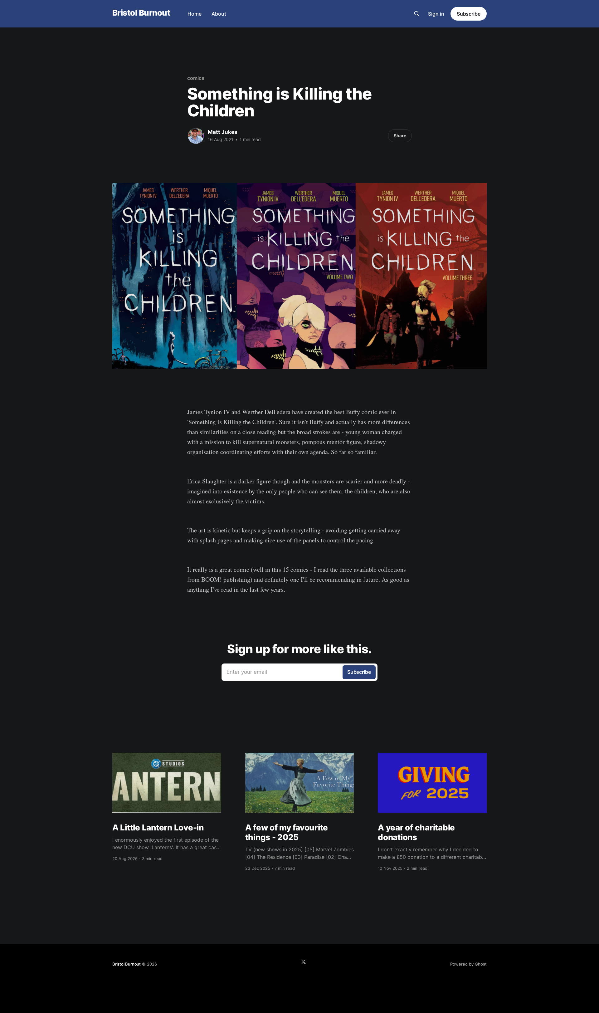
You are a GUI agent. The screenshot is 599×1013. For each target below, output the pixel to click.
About (219, 14)
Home (194, 14)
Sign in (436, 14)
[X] (303, 961)
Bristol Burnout (141, 13)
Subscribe (468, 14)
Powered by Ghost (468, 964)
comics (195, 78)
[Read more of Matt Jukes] (196, 135)
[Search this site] (417, 14)
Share (400, 135)
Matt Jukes (222, 132)
